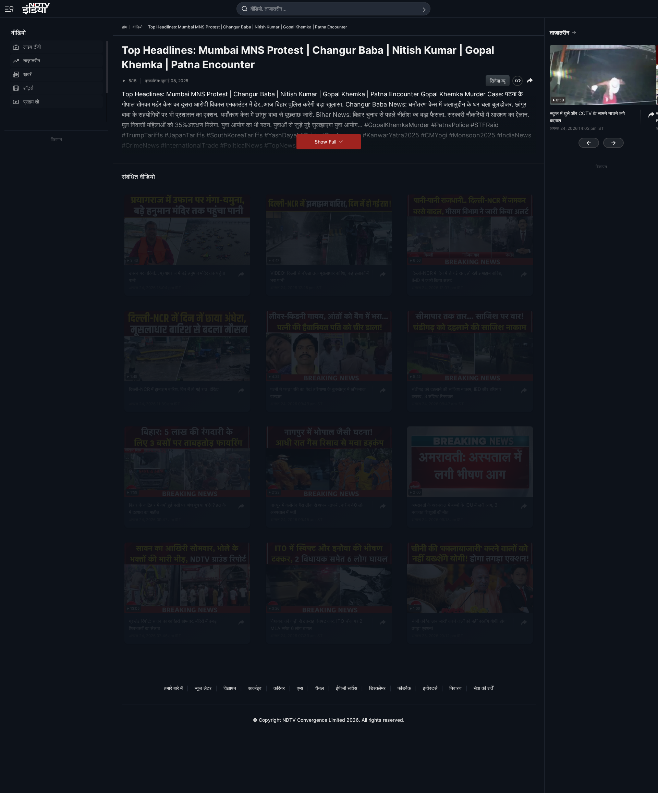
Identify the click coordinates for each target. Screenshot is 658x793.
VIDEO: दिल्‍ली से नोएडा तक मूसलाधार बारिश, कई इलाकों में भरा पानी (319, 276)
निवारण (455, 688)
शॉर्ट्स (28, 88)
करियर (279, 688)
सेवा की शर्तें (483, 688)
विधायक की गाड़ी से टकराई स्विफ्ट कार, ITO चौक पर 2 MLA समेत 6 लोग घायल (316, 624)
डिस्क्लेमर (377, 688)
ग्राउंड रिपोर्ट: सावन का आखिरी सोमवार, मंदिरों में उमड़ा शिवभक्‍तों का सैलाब (173, 624)
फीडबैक (404, 688)
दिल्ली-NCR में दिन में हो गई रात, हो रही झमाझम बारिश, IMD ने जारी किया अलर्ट (457, 276)
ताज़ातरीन (31, 60)
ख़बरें (27, 74)
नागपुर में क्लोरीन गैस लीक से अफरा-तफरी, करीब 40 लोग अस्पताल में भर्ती (317, 508)
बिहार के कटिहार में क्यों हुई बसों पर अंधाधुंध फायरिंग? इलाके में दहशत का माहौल (177, 508)
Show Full (326, 142)
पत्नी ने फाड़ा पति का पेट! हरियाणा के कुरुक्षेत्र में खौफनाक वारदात (317, 392)
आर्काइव (254, 688)
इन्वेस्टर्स (430, 688)
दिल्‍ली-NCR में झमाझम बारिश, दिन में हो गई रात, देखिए (174, 389)
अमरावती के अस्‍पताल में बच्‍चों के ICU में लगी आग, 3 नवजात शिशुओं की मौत (455, 508)
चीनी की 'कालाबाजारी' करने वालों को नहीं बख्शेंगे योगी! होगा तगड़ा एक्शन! (459, 624)
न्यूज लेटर (203, 688)
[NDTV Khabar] (36, 7)
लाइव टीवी (32, 47)
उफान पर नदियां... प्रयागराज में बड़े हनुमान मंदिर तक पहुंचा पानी (177, 276)
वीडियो (18, 32)
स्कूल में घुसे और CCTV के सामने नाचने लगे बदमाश (587, 116)
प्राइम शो (31, 101)
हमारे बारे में (173, 688)
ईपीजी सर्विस (346, 688)
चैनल (319, 688)
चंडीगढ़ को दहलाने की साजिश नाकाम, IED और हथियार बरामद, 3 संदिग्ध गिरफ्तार (456, 392)
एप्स (300, 688)
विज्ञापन (229, 688)
